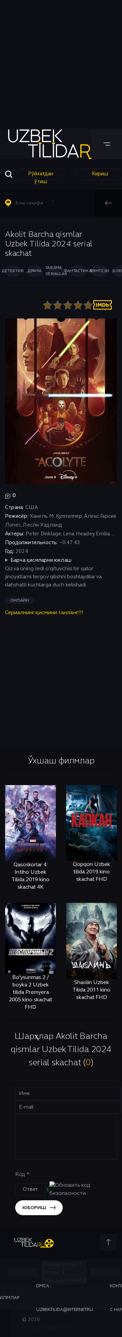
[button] (32, 203)
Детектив (13, 271)
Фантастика (78, 271)
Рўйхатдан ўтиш (40, 176)
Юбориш (34, 1208)
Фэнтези (99, 271)
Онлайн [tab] (19, 600)
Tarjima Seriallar (56, 271)
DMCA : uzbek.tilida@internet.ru (64, 1298)
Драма (35, 271)
